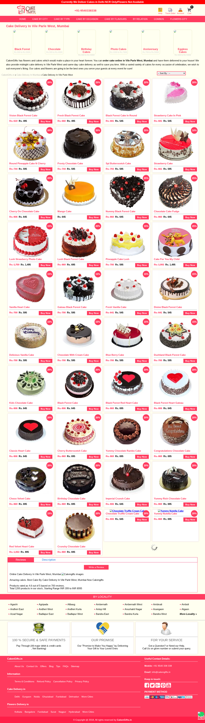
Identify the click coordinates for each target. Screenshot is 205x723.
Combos (159, 19)
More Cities (87, 696)
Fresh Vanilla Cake (116, 307)
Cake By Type (62, 19)
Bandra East (102, 614)
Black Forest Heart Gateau (168, 402)
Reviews (21, 559)
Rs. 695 (71, 264)
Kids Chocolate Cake (21, 402)
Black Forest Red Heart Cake (122, 402)
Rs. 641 (110, 312)
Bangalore (30, 712)
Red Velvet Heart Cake (21, 546)
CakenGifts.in (124, 720)
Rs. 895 (25, 552)
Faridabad (61, 696)
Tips (58, 666)
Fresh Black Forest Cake (71, 115)
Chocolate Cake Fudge (166, 211)
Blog (51, 666)
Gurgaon (26, 696)
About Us (19, 666)
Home (22, 19)
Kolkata (18, 712)
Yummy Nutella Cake (165, 513)
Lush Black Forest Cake (70, 259)
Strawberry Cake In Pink (167, 115)
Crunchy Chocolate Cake (71, 546)
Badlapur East (46, 614)
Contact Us (32, 666)
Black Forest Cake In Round (121, 115)
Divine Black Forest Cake (168, 307)
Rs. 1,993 (159, 264)
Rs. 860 (110, 216)
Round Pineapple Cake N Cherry (27, 163)
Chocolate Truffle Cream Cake (122, 513)
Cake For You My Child (167, 259)
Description (49, 559)
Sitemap (75, 666)
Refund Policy (44, 681)
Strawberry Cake (163, 163)
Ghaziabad (47, 696)
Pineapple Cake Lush (117, 259)
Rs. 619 (13, 121)
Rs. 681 (110, 121)
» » (37, 75)
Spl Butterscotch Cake (118, 163)
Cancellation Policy (62, 681)
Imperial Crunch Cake (118, 498)
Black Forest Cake (67, 402)
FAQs (65, 666)
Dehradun (74, 696)
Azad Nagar (16, 614)
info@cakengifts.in (161, 672)
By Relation (140, 19)
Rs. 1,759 (14, 264)
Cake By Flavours (116, 19)
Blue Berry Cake (115, 355)
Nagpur (62, 712)
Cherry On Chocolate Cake (24, 211)
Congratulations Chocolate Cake (172, 450)
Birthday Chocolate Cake (71, 498)
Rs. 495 (23, 121)
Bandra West (160, 614)
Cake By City (40, 19)
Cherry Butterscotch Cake (72, 450)
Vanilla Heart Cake (19, 307)
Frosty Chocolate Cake (70, 163)
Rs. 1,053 (14, 552)
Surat (53, 712)
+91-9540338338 (85, 10)
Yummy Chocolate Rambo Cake (123, 450)
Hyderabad (74, 712)
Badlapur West (75, 614)
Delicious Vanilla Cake (21, 355)
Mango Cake (64, 211)
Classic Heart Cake (19, 450)
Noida (37, 696)
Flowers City (178, 19)
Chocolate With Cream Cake (73, 355)
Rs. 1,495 (26, 264)
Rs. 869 (61, 264)
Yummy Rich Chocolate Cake (170, 498)
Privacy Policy (82, 681)
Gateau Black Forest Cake (71, 307)
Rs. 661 (158, 168)
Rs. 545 (119, 121)
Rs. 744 (13, 168)
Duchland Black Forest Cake (170, 355)
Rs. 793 (110, 168)
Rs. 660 (61, 121)
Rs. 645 (23, 216)
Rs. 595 (23, 168)
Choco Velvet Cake (19, 498)
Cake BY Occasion (87, 19)
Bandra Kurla (131, 614)
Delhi (17, 696)
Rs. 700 (110, 264)
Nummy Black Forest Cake (120, 211)
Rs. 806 (13, 216)
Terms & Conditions (24, 681)
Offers (43, 666)
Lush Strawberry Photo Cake (25, 259)
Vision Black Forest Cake (23, 115)
